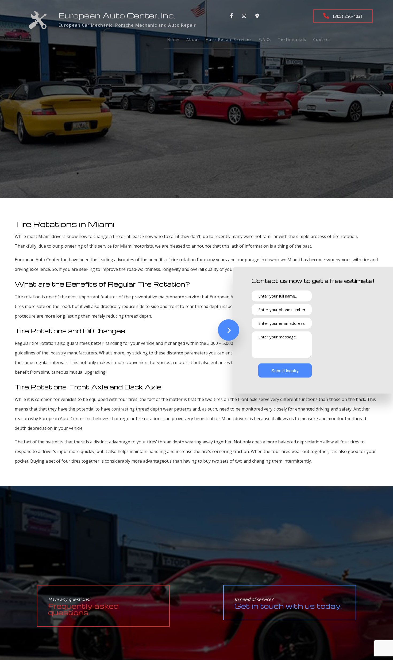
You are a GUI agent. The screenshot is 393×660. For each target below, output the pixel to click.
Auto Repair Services (229, 39)
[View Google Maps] (257, 16)
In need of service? (288, 603)
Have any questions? (83, 606)
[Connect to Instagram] (244, 16)
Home (173, 39)
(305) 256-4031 (347, 16)
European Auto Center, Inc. (117, 15)
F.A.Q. (265, 39)
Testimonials (292, 39)
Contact (321, 39)
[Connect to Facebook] (231, 16)
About (192, 39)
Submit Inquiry (285, 370)
